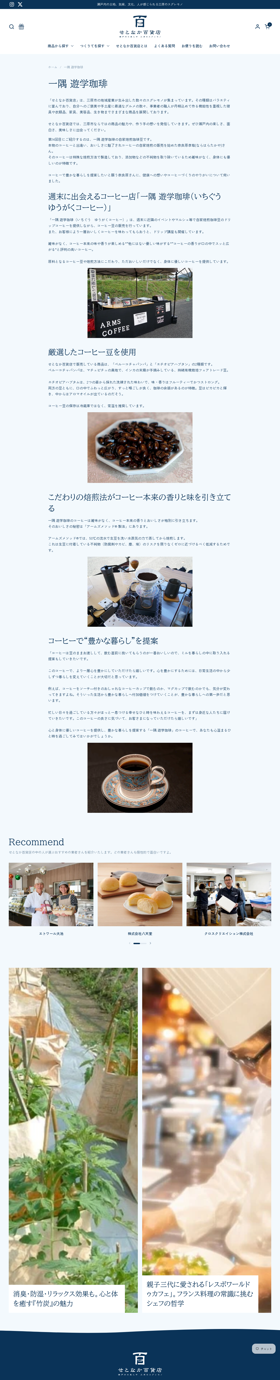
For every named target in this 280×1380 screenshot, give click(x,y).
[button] (11, 26)
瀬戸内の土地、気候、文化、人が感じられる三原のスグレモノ (140, 4)
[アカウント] (257, 26)
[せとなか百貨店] (140, 26)
